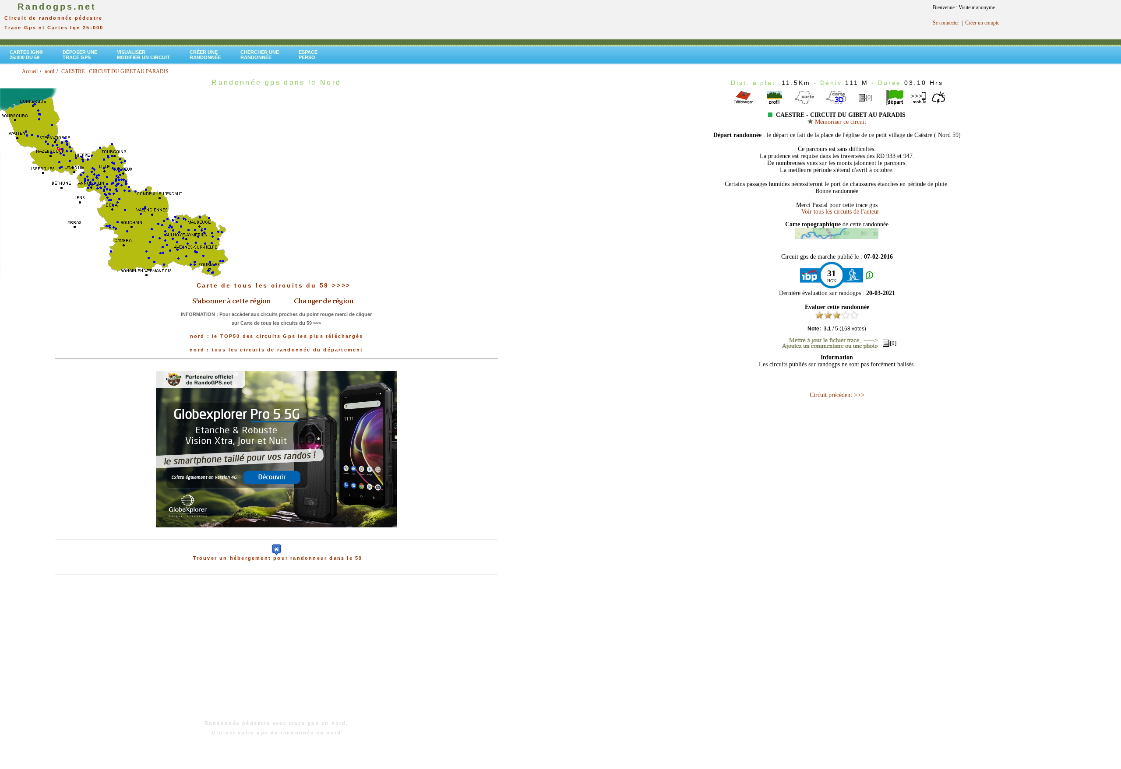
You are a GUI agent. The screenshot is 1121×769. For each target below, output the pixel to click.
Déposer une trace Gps (80, 54)
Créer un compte (982, 23)
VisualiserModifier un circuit (143, 54)
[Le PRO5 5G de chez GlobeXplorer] (276, 534)
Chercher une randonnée (259, 54)
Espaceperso (308, 54)
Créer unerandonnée (205, 54)
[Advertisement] (276, 651)
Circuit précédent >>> (837, 395)
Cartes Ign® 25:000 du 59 (26, 54)
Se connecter (946, 23)
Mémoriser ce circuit (839, 122)
